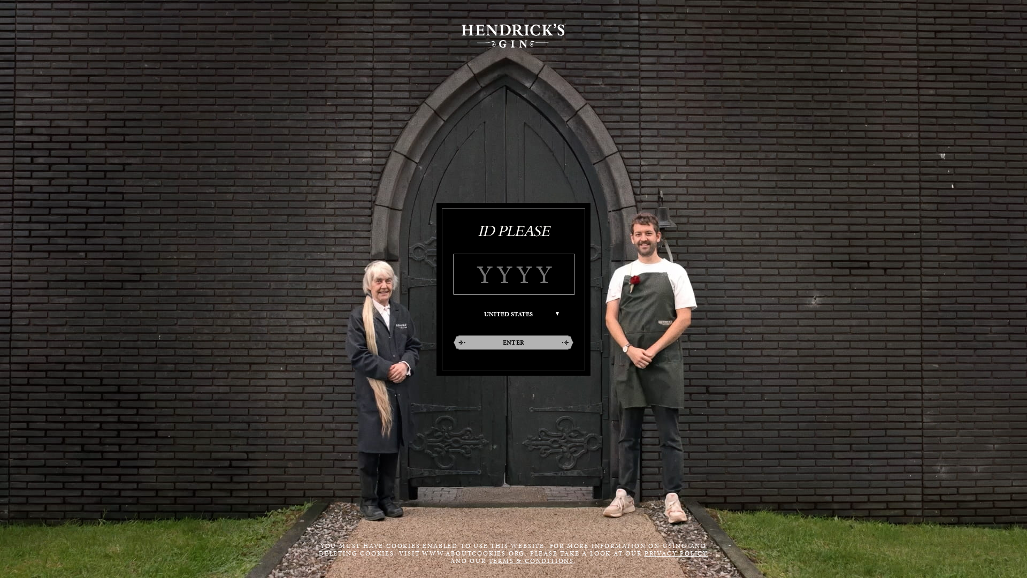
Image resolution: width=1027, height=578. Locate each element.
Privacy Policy (676, 553)
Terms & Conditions (531, 561)
